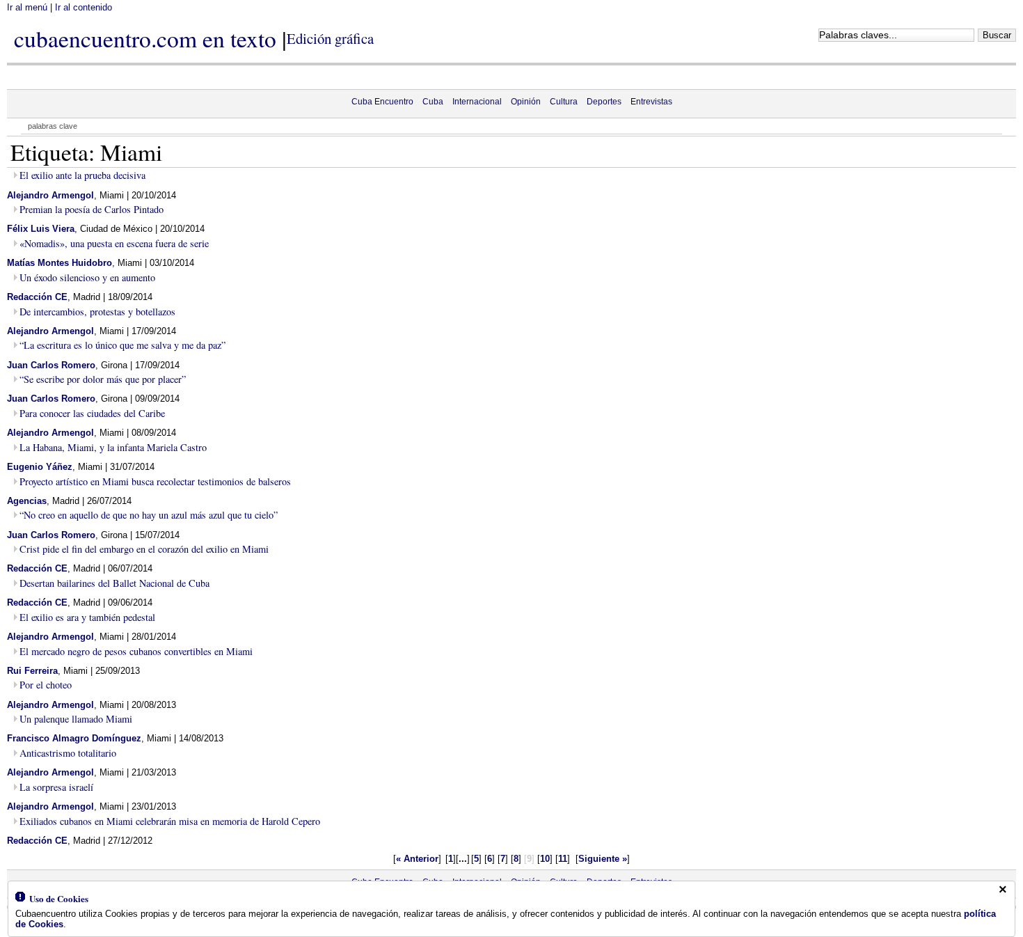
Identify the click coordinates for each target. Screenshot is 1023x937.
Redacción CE (37, 297)
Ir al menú (27, 7)
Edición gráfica (330, 38)
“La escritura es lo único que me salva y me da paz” (122, 345)
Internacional (477, 102)
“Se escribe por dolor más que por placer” (102, 379)
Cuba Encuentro (382, 102)
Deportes (604, 102)
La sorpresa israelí (56, 787)
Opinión (526, 102)
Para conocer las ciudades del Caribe (92, 413)
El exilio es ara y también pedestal (87, 617)
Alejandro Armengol (50, 195)
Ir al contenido (83, 7)
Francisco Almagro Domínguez (74, 738)
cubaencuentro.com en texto (145, 38)
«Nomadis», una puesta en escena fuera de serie (114, 243)
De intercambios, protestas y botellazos (97, 311)
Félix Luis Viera (40, 228)
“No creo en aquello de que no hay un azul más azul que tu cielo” (148, 514)
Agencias (27, 501)
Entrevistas (651, 102)
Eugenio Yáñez (39, 467)
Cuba (432, 102)
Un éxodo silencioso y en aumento (87, 277)
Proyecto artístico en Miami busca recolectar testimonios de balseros (155, 481)
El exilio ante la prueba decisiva (82, 175)
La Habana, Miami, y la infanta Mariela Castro (113, 447)
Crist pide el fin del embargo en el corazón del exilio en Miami (144, 549)
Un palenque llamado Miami (75, 718)
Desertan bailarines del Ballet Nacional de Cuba (114, 583)
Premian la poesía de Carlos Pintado (91, 209)
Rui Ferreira (32, 671)
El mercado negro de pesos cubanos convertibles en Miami (136, 651)
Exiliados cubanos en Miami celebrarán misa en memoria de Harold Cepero (169, 821)
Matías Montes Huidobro (59, 263)
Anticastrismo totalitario (67, 752)
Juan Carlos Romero (51, 365)
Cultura (564, 102)
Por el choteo (45, 684)
